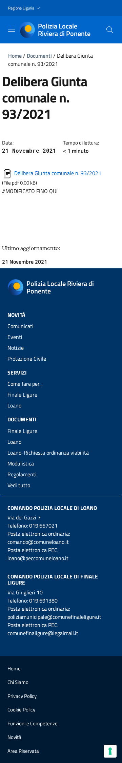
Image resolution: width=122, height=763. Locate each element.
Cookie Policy (21, 709)
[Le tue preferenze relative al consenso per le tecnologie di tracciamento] (110, 751)
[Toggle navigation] (11, 29)
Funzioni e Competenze (32, 723)
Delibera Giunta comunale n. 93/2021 (57, 173)
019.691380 (43, 600)
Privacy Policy (22, 696)
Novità (14, 737)
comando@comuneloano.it (38, 542)
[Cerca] (110, 30)
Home (15, 56)
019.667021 (43, 525)
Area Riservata (23, 751)
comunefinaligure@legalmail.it (42, 633)
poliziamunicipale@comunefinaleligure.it (54, 617)
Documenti (39, 56)
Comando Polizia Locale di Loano (52, 508)
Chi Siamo (17, 682)
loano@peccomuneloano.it (37, 558)
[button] (24, 8)
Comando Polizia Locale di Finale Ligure (52, 579)
